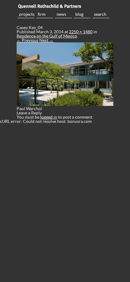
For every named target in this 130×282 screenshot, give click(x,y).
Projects (26, 14)
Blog (79, 14)
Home (65, 6)
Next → (46, 40)
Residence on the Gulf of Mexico (47, 36)
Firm (41, 14)
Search (100, 14)
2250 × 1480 (81, 31)
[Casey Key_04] (65, 104)
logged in (48, 117)
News (61, 14)
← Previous (27, 40)
